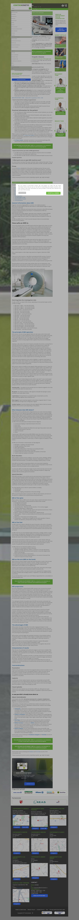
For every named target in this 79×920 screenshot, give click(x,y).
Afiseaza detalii (22, 192)
